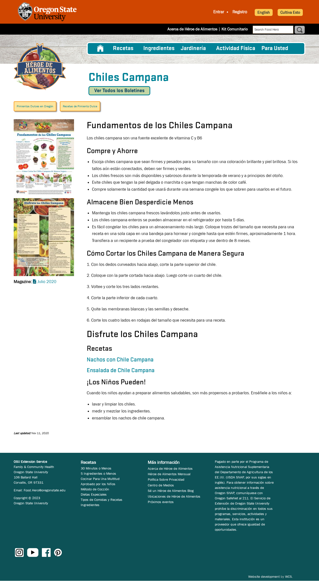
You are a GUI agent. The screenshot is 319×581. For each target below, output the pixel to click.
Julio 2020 (46, 281)
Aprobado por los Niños (98, 484)
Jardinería (193, 49)
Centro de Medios (161, 485)
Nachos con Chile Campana (120, 360)
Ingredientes (158, 49)
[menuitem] (100, 48)
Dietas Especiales (94, 494)
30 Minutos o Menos (96, 468)
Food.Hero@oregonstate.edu (45, 490)
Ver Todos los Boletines (119, 90)
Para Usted (274, 49)
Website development (264, 576)
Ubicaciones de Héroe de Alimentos (174, 496)
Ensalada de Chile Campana (121, 371)
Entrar (218, 11)
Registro (240, 11)
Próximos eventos (161, 502)
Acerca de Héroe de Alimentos (192, 29)
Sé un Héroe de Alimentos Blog (171, 490)
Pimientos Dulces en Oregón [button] (35, 106)
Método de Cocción (95, 489)
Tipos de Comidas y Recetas (101, 499)
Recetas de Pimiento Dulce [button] (80, 106)
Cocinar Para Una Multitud (100, 478)
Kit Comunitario (235, 29)
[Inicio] (40, 66)
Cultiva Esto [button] (290, 12)
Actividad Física (235, 49)
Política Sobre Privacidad (166, 479)
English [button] (263, 12)
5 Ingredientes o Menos (98, 473)
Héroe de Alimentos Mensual (169, 474)
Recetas (123, 49)
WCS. (289, 576)
